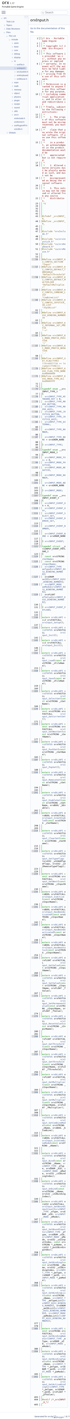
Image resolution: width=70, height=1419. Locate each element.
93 (35, 450)
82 (35, 416)
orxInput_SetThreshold (54, 1060)
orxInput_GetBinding (54, 1261)
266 (35, 975)
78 (35, 396)
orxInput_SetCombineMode (54, 1123)
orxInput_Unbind (54, 1187)
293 (35, 1054)
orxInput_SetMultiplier (54, 1098)
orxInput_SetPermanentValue (54, 1003)
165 (35, 691)
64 (35, 323)
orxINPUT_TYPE (53, 444)
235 (35, 892)
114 (35, 526)
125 (35, 561)
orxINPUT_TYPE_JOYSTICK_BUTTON (54, 412)
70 (35, 368)
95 (35, 457)
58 (35, 277)
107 (35, 495)
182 (35, 742)
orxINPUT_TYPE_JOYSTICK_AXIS (54, 418)
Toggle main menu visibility (4, 12)
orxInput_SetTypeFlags (54, 857)
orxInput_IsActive (53, 897)
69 (35, 358)
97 (35, 467)
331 (35, 1153)
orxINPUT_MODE (53, 490)
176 (35, 724)
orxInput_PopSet (54, 766)
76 (35, 389)
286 (35, 1036)
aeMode (46, 587)
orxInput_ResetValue (54, 1022)
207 (35, 813)
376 (35, 1285)
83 (35, 422)
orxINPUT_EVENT (54, 541)
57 (35, 267)
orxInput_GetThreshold (54, 1042)
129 (35, 594)
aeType (46, 569)
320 (35, 1135)
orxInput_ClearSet (54, 837)
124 (35, 556)
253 (35, 942)
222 (35, 851)
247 (35, 924)
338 (35, 1181)
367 (35, 1255)
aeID (44, 579)
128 (35, 584)
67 (35, 345)
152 (35, 653)
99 (35, 475)
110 (35, 508)
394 (35, 1351)
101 (35, 483)
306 (35, 1092)
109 (35, 503)
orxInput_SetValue (54, 981)
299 (35, 1074)
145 (35, 640)
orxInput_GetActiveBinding (54, 1384)
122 (35, 546)
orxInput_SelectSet (54, 697)
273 (35, 996)
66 (35, 335)
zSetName (47, 559)
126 (35, 566)
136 (35, 617)
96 (35, 462)
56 (35, 259)
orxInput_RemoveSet (54, 778)
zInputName (48, 564)
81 (35, 411)
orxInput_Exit (50, 645)
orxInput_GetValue (54, 964)
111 (35, 513)
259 (35, 957)
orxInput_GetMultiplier (54, 1080)
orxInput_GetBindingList (54, 1293)
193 (35, 772)
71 (35, 376)
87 (35, 437)
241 (35, 907)
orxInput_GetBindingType (54, 1359)
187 (35, 759)
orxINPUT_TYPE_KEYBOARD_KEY (54, 397)
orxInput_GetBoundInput (54, 1228)
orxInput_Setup (51, 622)
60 (35, 300)
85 (35, 429)
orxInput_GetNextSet (54, 730)
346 (35, 1201)
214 (35, 830)
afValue (46, 597)
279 (35, 1016)
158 (35, 671)
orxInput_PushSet (54, 748)
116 (35, 533)
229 (35, 874)
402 (35, 1377)
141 (35, 627)
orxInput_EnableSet (54, 799)
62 (35, 312)
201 (35, 792)
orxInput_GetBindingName (54, 1336)
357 (35, 1222)
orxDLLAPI (57, 617)
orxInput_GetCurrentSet (54, 715)
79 (35, 401)
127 (35, 577)
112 (35, 518)
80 (35, 406)
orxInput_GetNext (54, 880)
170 (35, 709)
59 (35, 290)
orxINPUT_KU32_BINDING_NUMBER (54, 571)
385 (35, 1328)
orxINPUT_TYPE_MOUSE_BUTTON (54, 402)
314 (35, 1115)
